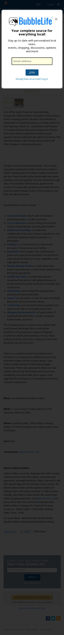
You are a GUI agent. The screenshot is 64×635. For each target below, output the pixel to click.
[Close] (56, 19)
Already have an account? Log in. (32, 78)
